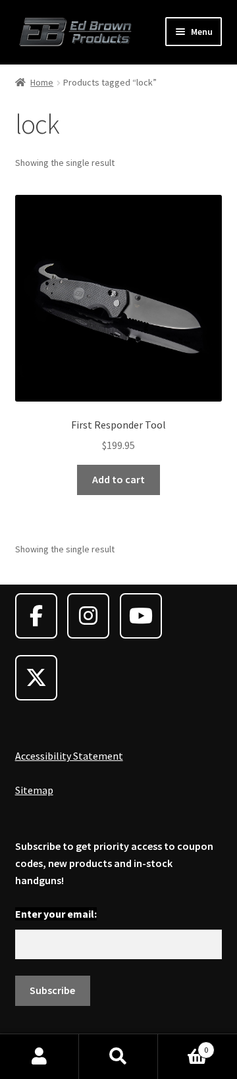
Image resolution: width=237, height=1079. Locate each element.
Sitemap (34, 790)
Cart (183, 1045)
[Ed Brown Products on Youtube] (141, 616)
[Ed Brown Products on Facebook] (36, 616)
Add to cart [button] (118, 479)
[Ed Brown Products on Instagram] (88, 616)
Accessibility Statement (69, 755)
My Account (39, 1056)
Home (41, 82)
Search (118, 1056)
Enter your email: (56, 913)
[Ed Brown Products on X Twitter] (36, 677)
